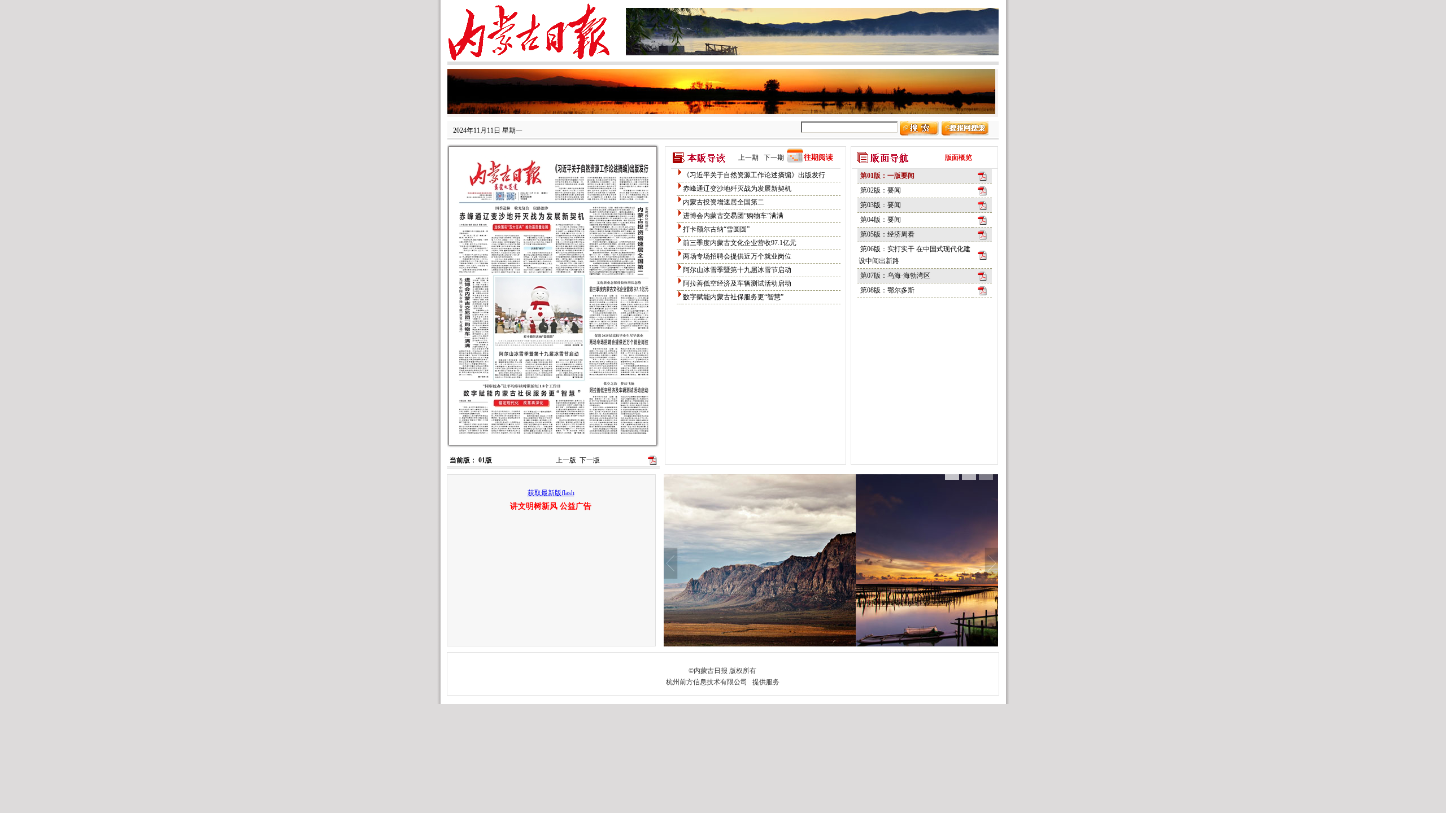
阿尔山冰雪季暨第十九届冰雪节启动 (737, 270)
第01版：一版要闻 (887, 176)
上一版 (566, 460)
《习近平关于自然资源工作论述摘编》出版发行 (754, 175)
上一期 (748, 157)
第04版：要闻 (880, 220)
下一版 (590, 460)
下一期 (774, 157)
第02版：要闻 (880, 190)
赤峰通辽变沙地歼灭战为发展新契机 (737, 189)
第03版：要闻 (880, 205)
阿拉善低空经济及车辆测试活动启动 (737, 283)
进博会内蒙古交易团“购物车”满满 (733, 216)
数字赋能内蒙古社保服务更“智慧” (733, 297)
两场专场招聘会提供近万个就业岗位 (737, 256)
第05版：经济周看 (887, 234)
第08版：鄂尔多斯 (887, 290)
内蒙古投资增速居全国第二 (723, 202)
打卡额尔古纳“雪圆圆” (716, 229)
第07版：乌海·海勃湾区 (895, 275)
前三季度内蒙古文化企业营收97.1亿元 (739, 243)
